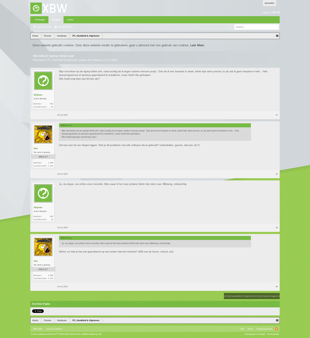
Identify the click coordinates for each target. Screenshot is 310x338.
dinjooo (97, 59)
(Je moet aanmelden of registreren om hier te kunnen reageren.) (252, 296)
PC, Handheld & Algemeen (63, 59)
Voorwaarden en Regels (255, 334)
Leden (70, 19)
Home (250, 329)
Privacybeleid (273, 334)
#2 (277, 174)
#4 (277, 286)
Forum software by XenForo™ (56, 334)
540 (51, 104)
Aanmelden (269, 3)
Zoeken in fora (44, 27)
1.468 (50, 163)
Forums (56, 19)
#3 (277, 227)
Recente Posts (65, 27)
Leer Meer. (197, 45)
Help (242, 329)
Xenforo (58, 329)
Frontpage (40, 19)
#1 (277, 115)
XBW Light (37, 329)
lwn (36, 148)
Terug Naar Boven (264, 329)
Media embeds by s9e (92, 334)
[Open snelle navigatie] (277, 35)
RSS (276, 328)
